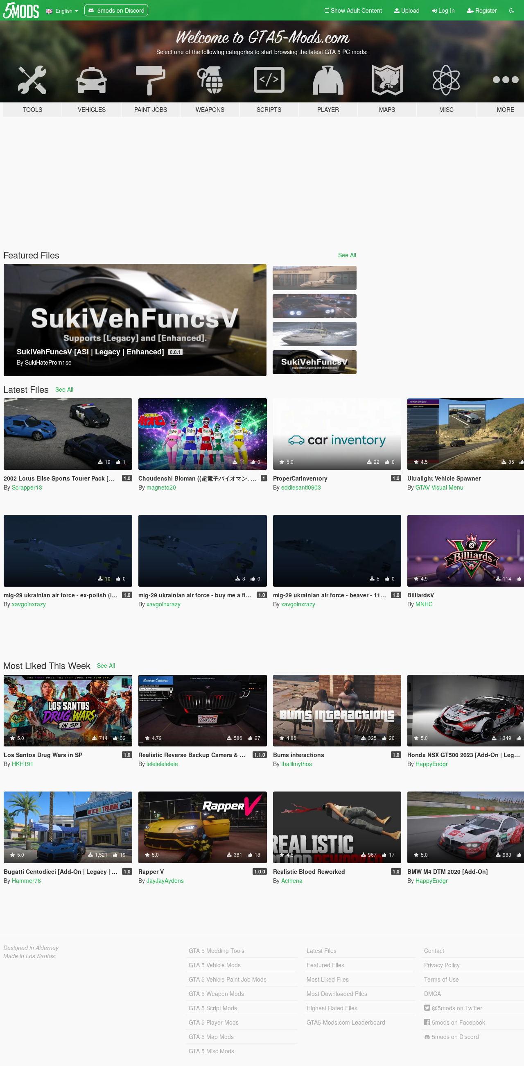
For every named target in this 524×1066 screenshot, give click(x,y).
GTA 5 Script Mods (213, 1008)
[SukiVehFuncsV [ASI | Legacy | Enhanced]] (314, 362)
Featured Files (325, 965)
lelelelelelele (162, 764)
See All (347, 255)
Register (485, 10)
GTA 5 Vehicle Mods (215, 965)
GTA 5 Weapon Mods (216, 993)
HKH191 (23, 764)
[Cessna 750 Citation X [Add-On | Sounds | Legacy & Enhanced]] (314, 278)
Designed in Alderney (31, 948)
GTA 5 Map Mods (211, 1036)
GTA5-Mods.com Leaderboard (346, 1022)
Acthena (292, 880)
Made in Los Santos (29, 956)
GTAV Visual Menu (439, 487)
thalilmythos (296, 764)
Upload (410, 10)
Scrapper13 (27, 487)
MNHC (424, 604)
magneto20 (161, 487)
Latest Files (322, 950)
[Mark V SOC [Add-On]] (314, 334)
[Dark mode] (511, 10)
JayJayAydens (165, 880)
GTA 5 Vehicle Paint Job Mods (228, 979)
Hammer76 (26, 880)
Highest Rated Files (332, 1008)
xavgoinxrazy (29, 604)
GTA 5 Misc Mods (211, 1051)
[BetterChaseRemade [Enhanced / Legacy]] (314, 306)
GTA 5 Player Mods (214, 1022)
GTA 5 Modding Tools (216, 950)
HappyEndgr (432, 764)
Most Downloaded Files (337, 993)
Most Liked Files (328, 979)
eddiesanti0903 (301, 487)
